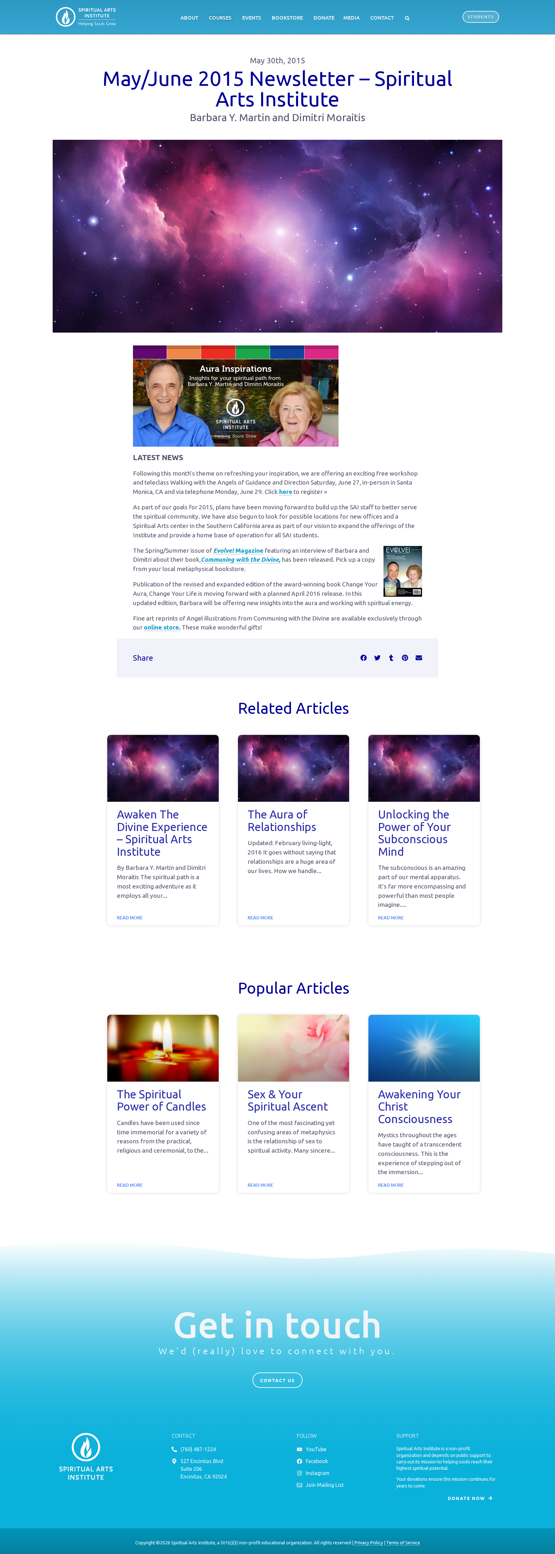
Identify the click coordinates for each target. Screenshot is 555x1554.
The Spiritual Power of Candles (161, 1100)
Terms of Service (403, 1542)
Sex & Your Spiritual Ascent (288, 1100)
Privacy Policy (368, 1542)
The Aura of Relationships (282, 820)
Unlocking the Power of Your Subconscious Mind (414, 833)
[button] (407, 18)
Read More (130, 918)
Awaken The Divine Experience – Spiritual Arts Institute (162, 833)
